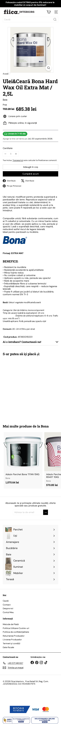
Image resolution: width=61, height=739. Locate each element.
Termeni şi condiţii (11, 643)
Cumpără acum (30, 173)
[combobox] (30, 19)
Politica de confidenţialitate (16, 632)
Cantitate (8, 148)
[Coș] (48, 12)
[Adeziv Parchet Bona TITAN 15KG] (23, 459)
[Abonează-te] (45, 512)
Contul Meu (8, 612)
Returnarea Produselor (14, 635)
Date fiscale (8, 647)
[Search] (55, 19)
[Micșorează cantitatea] (5, 154)
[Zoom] (49, 68)
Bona (45, 426)
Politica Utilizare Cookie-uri (16, 628)
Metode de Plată (11, 624)
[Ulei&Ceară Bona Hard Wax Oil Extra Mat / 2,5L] (23, 388)
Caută (5, 600)
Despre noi (8, 608)
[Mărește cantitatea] (16, 154)
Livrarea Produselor (12, 639)
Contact (7, 604)
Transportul (18, 160)
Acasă (5, 74)
